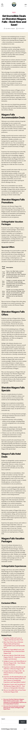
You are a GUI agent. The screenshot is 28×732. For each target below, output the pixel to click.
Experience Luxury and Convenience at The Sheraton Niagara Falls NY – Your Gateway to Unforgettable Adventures (14, 686)
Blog (14, 12)
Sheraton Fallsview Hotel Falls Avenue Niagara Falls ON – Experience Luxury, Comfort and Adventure (14, 657)
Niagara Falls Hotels (11, 729)
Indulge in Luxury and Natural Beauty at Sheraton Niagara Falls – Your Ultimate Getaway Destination (15, 663)
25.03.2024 (21, 28)
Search (3, 719)
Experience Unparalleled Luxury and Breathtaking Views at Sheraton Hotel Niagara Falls (14, 651)
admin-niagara (11, 28)
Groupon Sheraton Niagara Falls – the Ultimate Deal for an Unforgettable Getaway (14, 672)
